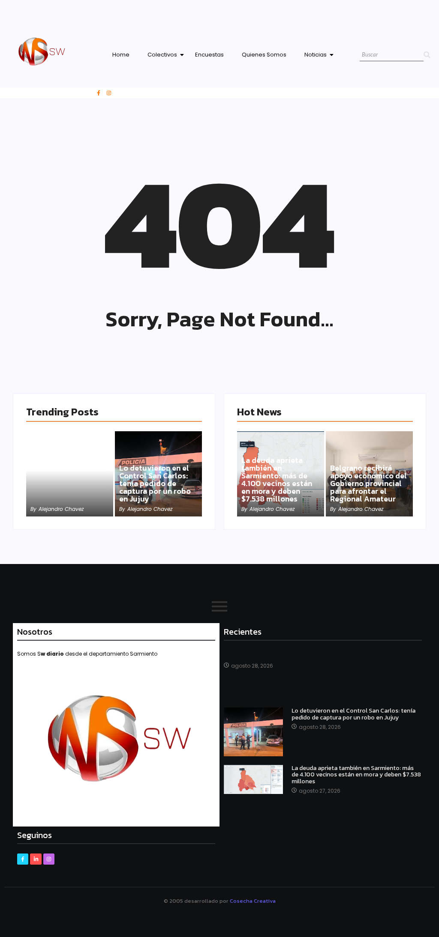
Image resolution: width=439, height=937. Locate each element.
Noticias (315, 55)
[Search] (427, 55)
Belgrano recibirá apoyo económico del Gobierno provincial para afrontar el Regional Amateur (368, 483)
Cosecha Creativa (253, 901)
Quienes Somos (264, 55)
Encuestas (209, 55)
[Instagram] (109, 93)
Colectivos (162, 55)
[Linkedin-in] (35, 859)
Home (120, 55)
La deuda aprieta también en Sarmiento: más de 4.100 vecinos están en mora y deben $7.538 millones (276, 480)
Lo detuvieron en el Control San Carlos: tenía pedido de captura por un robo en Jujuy (155, 483)
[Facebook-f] (98, 93)
